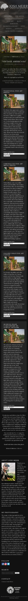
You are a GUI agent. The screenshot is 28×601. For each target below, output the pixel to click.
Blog (19, 21)
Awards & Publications (14, 18)
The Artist (19, 16)
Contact (18, 28)
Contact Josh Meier (7, 581)
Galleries (8, 16)
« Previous (7, 56)
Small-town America (16, 82)
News (23, 26)
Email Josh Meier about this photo (14, 444)
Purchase (14, 23)
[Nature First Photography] (14, 592)
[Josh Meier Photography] (14, 12)
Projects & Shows (10, 26)
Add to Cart (6, 155)
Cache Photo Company (14, 31)
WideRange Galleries (14, 598)
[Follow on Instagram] (5, 564)
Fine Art (10, 21)
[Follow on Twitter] (8, 564)
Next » (22, 56)
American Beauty (8, 81)
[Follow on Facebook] (3, 564)
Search (9, 28)
